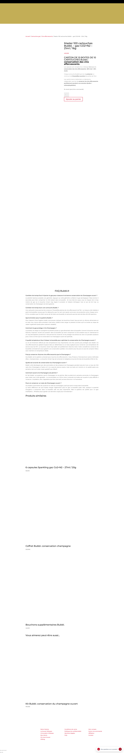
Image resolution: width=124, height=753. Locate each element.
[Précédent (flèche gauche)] (0, 752)
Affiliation (91, 733)
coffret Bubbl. (88, 184)
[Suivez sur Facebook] (4, 5)
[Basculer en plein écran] (2, 750)
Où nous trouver (45, 737)
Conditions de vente (71, 729)
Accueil (28, 36)
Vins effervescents (47, 36)
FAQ (66, 735)
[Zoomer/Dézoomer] (0, 750)
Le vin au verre (85, 21)
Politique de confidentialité (73, 731)
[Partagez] (4, 750)
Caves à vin (72, 21)
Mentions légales (70, 733)
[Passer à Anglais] (94, 22)
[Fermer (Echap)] (5, 750)
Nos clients (43, 735)
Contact (90, 735)
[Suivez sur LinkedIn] (1, 5)
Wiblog (42, 739)
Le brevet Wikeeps (46, 731)
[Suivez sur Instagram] (7, 5)
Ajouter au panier (73, 99)
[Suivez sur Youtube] (10, 5)
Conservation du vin (44, 21)
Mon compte (92, 729)
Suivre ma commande (95, 731)
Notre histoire (44, 729)
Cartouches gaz (59, 21)
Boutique (32, 21)
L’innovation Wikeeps (47, 733)
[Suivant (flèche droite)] (2, 752)
